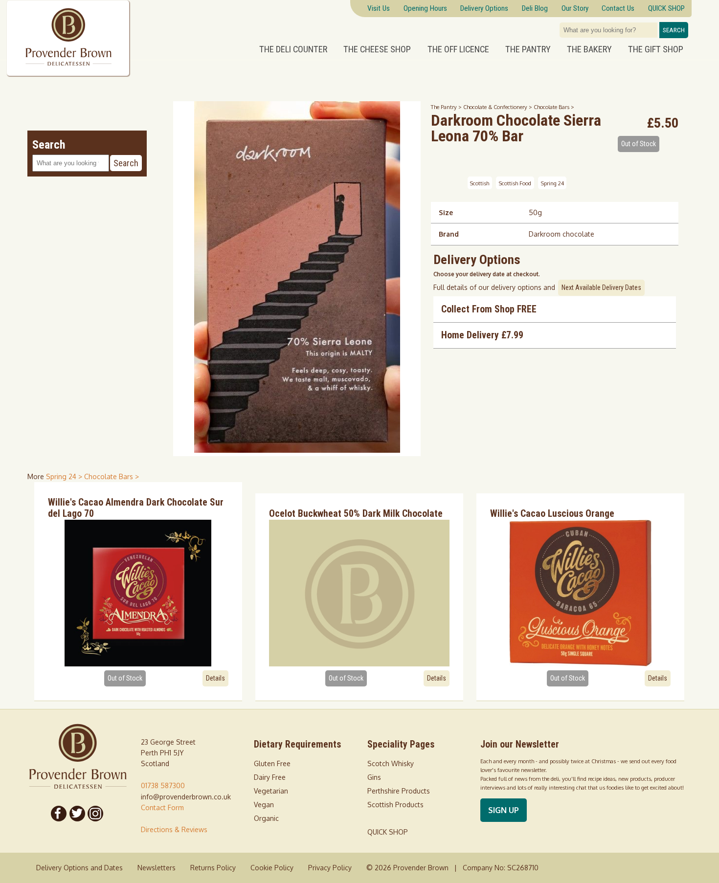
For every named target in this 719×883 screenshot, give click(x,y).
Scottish (479, 183)
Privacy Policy (330, 867)
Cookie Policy (271, 867)
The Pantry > (447, 106)
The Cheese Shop (377, 49)
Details (215, 678)
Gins (374, 777)
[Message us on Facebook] (58, 813)
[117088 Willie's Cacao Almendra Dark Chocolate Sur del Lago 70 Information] (138, 593)
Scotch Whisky (390, 763)
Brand (449, 234)
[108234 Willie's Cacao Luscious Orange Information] (580, 593)
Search (674, 30)
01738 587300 (163, 785)
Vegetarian (271, 791)
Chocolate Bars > (554, 106)
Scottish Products (395, 804)
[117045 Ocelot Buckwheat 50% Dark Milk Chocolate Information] (359, 593)
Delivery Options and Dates (79, 867)
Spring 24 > (65, 476)
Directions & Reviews (174, 829)
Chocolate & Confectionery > (498, 106)
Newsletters (156, 867)
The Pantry (528, 49)
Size (446, 212)
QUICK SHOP (387, 832)
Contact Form (162, 807)
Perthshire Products (398, 791)
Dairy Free (270, 777)
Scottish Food (515, 183)
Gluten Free (272, 763)
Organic (266, 818)
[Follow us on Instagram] (96, 813)
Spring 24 (552, 183)
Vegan (264, 804)
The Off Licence (458, 49)
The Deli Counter (293, 49)
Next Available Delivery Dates (601, 287)
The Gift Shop (655, 49)
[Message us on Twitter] (77, 813)
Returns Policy (213, 867)
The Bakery (589, 49)
